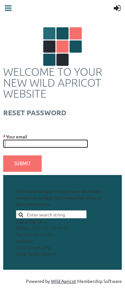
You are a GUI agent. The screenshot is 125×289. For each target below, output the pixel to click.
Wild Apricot (63, 281)
